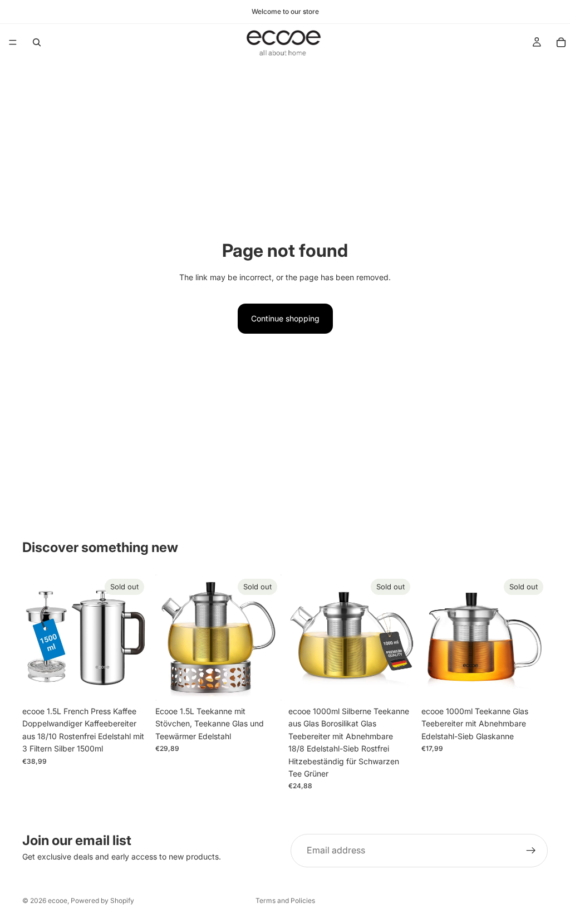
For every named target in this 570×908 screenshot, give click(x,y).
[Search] (36, 42)
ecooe (57, 900)
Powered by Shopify (102, 900)
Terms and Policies (285, 900)
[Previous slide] (34, 638)
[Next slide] (136, 638)
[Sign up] (531, 850)
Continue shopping (285, 318)
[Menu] (13, 42)
